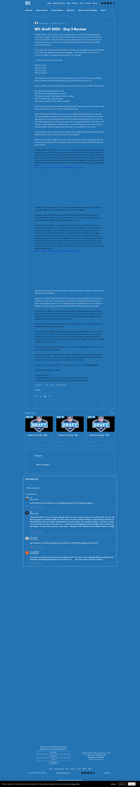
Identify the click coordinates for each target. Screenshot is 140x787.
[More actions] (104, 23)
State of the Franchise (87, 10)
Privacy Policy (75, 784)
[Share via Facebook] (36, 396)
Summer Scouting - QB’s (99, 435)
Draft (46, 385)
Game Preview (57, 10)
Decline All (122, 784)
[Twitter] (105, 3)
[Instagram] (108, 3)
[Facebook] (102, 3)
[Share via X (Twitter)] (40, 396)
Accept (132, 784)
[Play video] (70, 186)
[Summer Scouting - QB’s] (101, 424)
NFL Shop (100, 757)
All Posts (28, 10)
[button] (112, 10)
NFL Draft (71, 10)
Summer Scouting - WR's (37, 435)
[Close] (138, 783)
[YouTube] (111, 3)
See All (113, 413)
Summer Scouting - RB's (68, 435)
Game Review (41, 10)
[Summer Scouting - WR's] (39, 424)
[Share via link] (50, 396)
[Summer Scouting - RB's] (70, 424)
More (103, 10)
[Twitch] (114, 3)
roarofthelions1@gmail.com (63, 773)
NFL (52, 385)
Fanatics (91, 757)
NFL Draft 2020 (61, 385)
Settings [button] (113, 784)
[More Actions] (113, 500)
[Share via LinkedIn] (45, 396)
